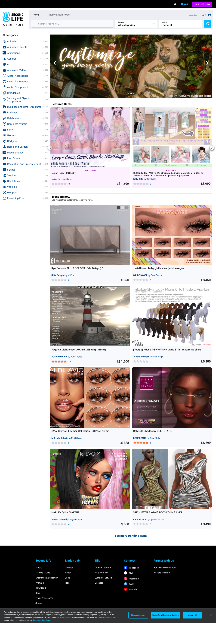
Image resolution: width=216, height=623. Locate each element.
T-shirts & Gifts (42, 572)
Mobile (38, 567)
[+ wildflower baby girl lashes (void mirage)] (172, 235)
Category (121, 22)
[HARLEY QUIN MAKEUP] (90, 479)
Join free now (202, 4)
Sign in (185, 4)
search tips (193, 15)
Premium (39, 583)
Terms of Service (103, 567)
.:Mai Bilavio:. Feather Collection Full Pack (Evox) (80, 430)
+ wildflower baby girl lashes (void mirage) (158, 268)
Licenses (99, 583)
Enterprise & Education (46, 577)
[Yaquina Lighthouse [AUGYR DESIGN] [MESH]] (90, 316)
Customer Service (103, 577)
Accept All (192, 615)
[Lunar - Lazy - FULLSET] (90, 137)
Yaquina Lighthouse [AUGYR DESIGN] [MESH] (78, 349)
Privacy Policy (101, 572)
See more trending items (131, 535)
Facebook (133, 567)
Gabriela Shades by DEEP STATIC (153, 430)
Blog (37, 593)
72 (69, 361)
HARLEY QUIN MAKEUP (65, 512)
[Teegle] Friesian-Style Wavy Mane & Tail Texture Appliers (167, 349)
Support (39, 603)
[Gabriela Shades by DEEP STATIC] (172, 397)
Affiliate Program (162, 572)
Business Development (165, 567)
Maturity (165, 22)
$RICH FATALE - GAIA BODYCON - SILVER (157, 512)
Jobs (67, 577)
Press (68, 583)
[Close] (210, 615)
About (68, 572)
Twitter (132, 584)
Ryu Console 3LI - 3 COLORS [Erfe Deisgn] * (77, 268)
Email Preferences (44, 598)
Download (40, 588)
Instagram (133, 578)
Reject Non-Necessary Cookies (165, 615)
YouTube (132, 589)
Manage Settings (138, 615)
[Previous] (50, 148)
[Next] (212, 148)
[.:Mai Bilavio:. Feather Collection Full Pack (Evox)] (90, 397)
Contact (69, 567)
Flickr (131, 573)
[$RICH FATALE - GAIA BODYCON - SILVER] (172, 479)
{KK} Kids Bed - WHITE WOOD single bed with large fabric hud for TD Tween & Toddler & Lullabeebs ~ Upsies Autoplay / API (168, 174)
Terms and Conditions (42, 620)
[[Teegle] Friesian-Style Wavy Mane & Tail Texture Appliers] (172, 316)
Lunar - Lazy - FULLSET (64, 173)
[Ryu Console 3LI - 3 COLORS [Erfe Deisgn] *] (90, 235)
